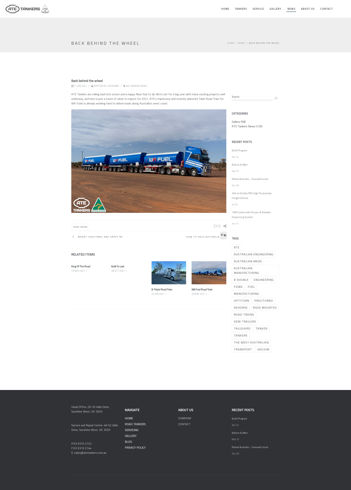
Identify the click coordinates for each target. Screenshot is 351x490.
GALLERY (131, 436)
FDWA (238, 286)
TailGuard (242, 328)
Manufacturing (246, 293)
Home (225, 9)
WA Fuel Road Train (202, 289)
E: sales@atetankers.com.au (88, 452)
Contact (326, 9)
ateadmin (113, 86)
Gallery (275, 9)
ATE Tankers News (136, 86)
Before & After (240, 165)
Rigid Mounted (265, 307)
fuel (251, 286)
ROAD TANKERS (135, 424)
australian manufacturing (246, 270)
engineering (264, 280)
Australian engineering (253, 254)
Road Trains (80, 226)
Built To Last (117, 266)
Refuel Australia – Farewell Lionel (250, 179)
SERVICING (131, 430)
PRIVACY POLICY (135, 447)
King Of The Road (80, 266)
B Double (241, 280)
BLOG (128, 441)
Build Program (239, 150)
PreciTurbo (263, 300)
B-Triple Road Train (162, 289)
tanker (261, 328)
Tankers (241, 9)
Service (258, 9)
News (292, 9)
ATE (236, 247)
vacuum (263, 349)
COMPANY (184, 418)
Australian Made (248, 261)
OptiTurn (241, 300)
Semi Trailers (245, 321)
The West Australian (251, 342)
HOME (129, 418)
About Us (308, 9)
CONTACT (184, 424)
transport (243, 349)
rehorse (241, 307)
